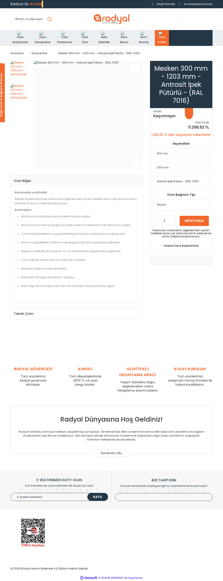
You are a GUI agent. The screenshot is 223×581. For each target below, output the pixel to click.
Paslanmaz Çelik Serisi (79, 537)
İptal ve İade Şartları (181, 537)
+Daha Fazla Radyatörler (181, 246)
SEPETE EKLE (194, 221)
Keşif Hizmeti (166, 4)
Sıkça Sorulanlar (126, 550)
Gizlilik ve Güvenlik (180, 530)
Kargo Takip (123, 543)
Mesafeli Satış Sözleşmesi (185, 543)
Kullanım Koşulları (179, 524)
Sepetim (121, 537)
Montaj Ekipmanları (76, 550)
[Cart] (207, 19)
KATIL (97, 497)
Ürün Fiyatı (202, 122)
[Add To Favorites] (135, 68)
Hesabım (121, 530)
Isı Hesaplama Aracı (198, 4)
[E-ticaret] (111, 578)
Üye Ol (119, 524)
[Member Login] (181, 19)
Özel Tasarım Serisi (76, 543)
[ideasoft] (88, 578)
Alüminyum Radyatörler (79, 524)
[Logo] (111, 19)
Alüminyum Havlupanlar (79, 530)
